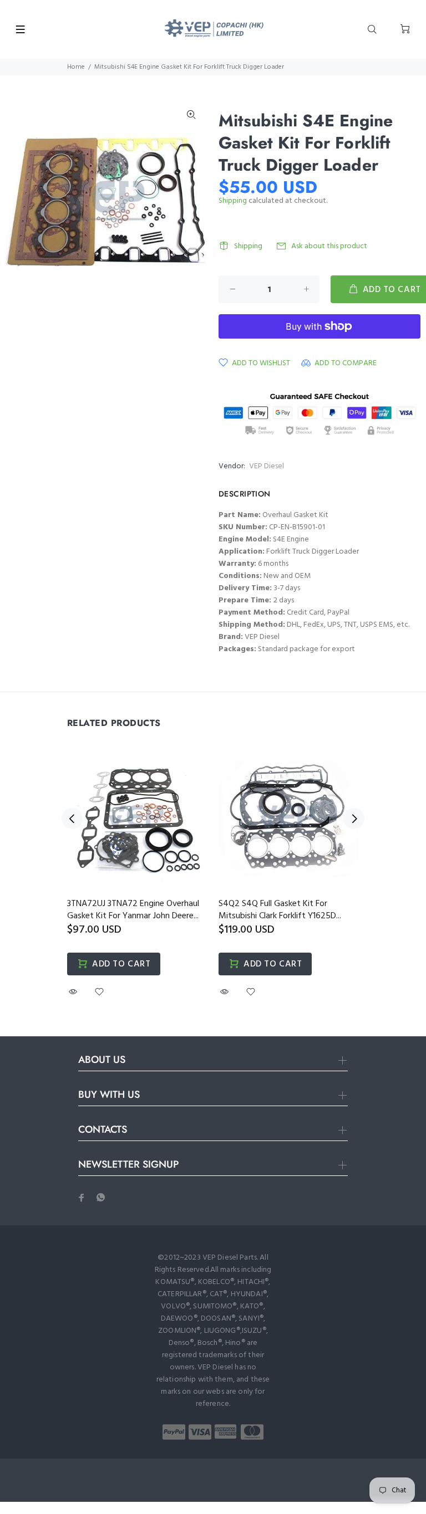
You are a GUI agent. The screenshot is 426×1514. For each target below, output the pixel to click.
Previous (72, 818)
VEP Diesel (266, 466)
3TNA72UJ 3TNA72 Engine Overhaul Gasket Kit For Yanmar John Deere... (133, 910)
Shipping (233, 201)
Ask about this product (329, 246)
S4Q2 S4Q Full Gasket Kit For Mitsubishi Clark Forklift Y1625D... (280, 910)
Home (76, 67)
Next (353, 818)
